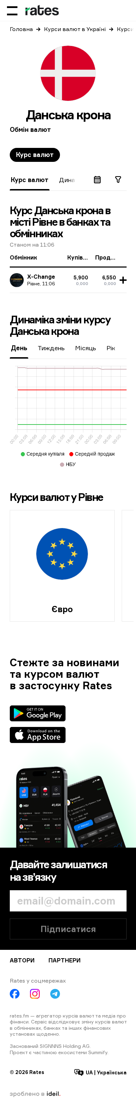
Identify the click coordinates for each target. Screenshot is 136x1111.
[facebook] (15, 994)
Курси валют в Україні (75, 28)
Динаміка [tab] (73, 179)
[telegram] (55, 994)
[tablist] (35, 155)
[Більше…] (122, 280)
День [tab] (19, 348)
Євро (62, 609)
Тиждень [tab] (51, 348)
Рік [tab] (110, 348)
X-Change (41, 276)
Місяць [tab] (85, 348)
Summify (97, 1052)
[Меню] (12, 10)
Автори (22, 960)
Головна (21, 28)
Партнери (64, 960)
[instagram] (35, 994)
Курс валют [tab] (35, 154)
